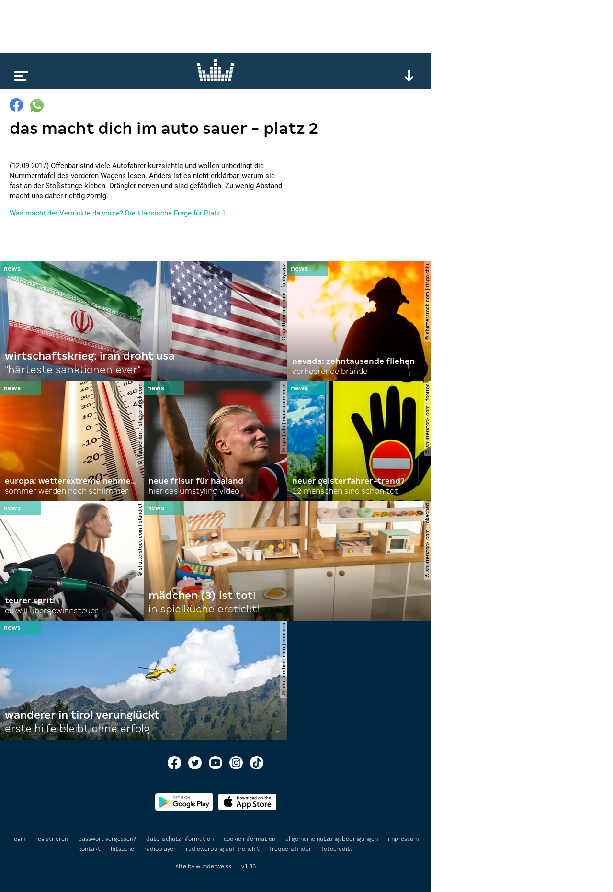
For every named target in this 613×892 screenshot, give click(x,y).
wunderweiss (213, 866)
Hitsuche (123, 849)
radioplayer (160, 849)
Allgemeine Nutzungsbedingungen (332, 839)
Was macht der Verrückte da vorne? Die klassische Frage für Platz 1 (118, 213)
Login (18, 839)
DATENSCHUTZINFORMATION (180, 839)
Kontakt (90, 849)
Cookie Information (250, 839)
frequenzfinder (291, 849)
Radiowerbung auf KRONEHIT (223, 849)
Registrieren (51, 839)
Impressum (403, 839)
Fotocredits (337, 849)
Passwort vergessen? (107, 839)
